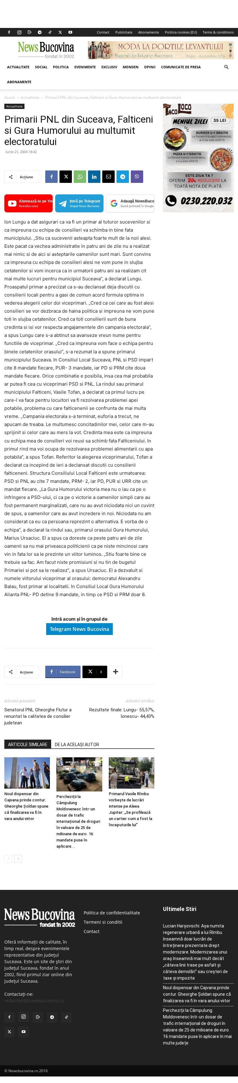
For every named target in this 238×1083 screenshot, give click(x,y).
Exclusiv (109, 67)
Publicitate (123, 32)
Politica (61, 67)
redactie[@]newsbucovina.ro (34, 1001)
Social (41, 67)
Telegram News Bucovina (79, 629)
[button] (226, 67)
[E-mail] (108, 176)
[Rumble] (29, 32)
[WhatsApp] (80, 176)
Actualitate (18, 67)
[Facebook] (9, 32)
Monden (131, 67)
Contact (103, 32)
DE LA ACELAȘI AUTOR (77, 744)
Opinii (150, 67)
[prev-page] (8, 859)
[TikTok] (50, 32)
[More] (115, 672)
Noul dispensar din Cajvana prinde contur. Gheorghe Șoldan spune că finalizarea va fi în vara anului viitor (26, 806)
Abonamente (148, 32)
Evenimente (85, 67)
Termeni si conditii (103, 922)
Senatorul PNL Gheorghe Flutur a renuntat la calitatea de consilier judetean (38, 716)
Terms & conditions (218, 32)
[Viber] (137, 176)
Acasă (9, 97)
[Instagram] (19, 32)
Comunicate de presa (181, 67)
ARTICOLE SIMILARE (27, 744)
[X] (60, 32)
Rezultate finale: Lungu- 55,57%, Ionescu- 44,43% (121, 713)
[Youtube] (70, 32)
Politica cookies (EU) (181, 32)
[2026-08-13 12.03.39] (198, 211)
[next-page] (18, 859)
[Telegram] (39, 32)
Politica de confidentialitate (112, 913)
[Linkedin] (94, 176)
